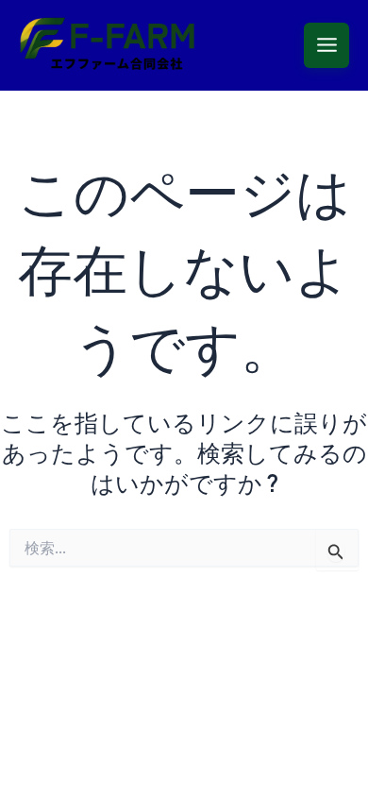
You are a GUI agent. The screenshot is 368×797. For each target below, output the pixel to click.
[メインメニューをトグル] (326, 45)
